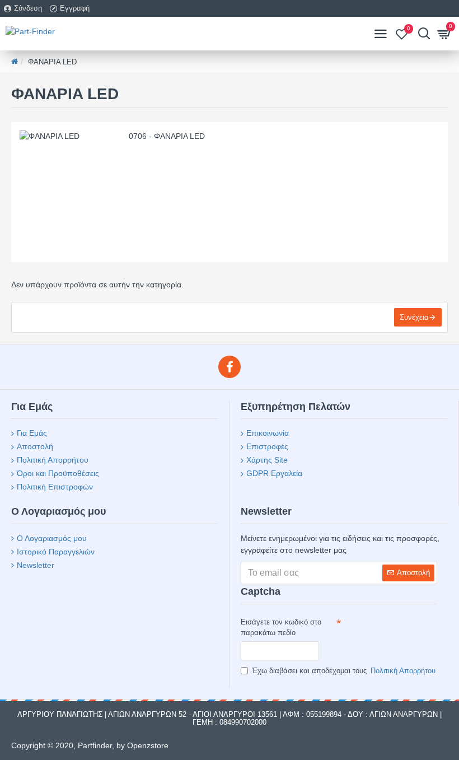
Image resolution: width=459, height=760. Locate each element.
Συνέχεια (414, 317)
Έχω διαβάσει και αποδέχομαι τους (343, 670)
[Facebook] (229, 367)
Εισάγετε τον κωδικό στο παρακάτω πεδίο (281, 627)
